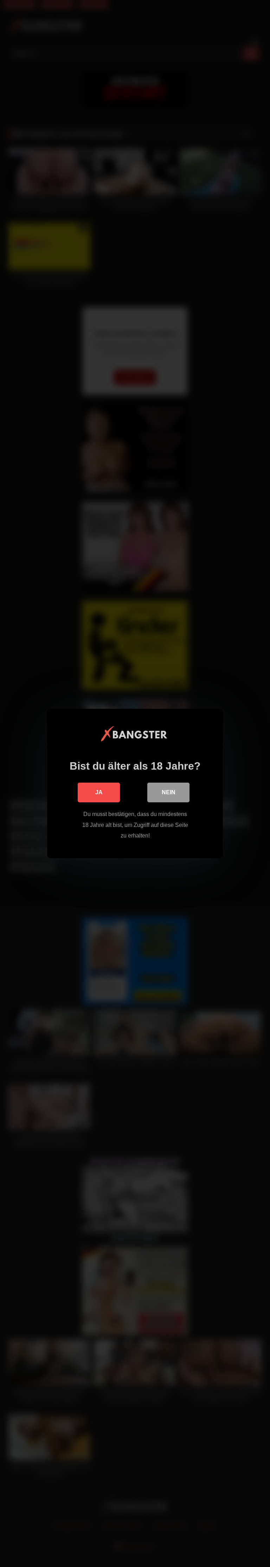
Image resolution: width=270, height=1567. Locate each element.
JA (99, 792)
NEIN (168, 792)
